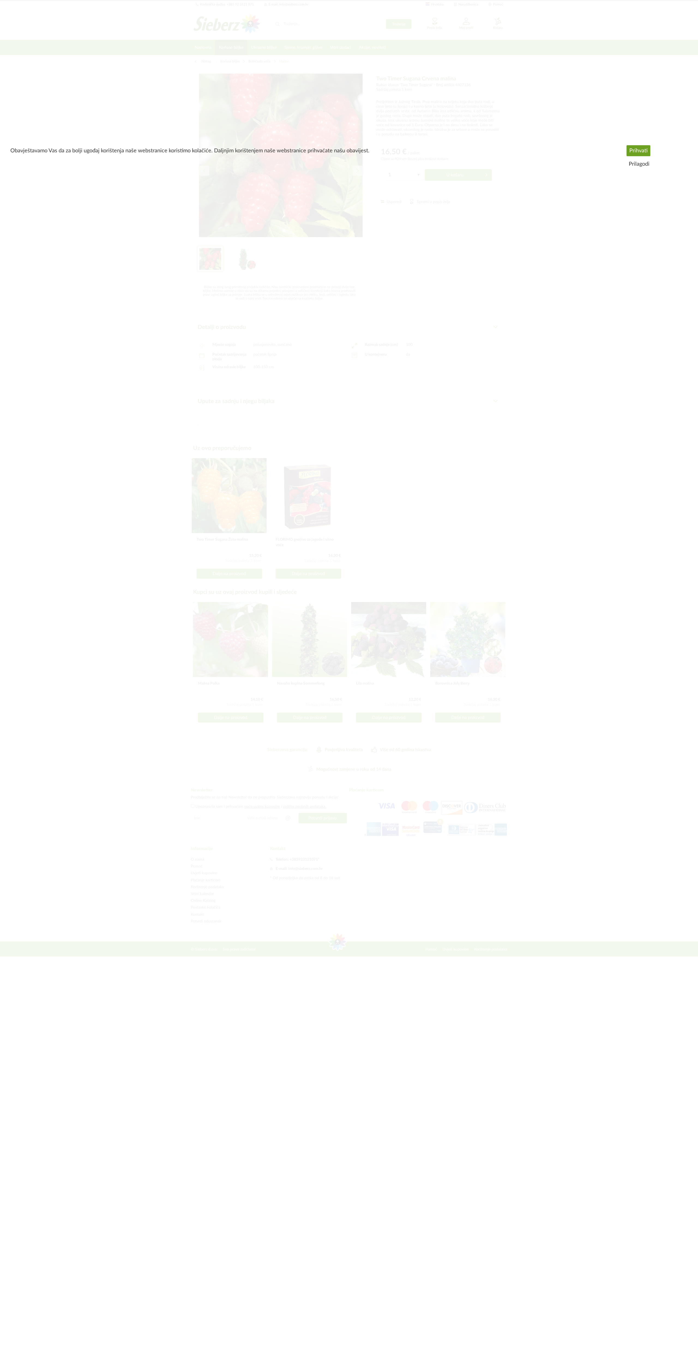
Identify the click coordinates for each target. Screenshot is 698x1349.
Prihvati (638, 150)
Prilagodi (639, 164)
